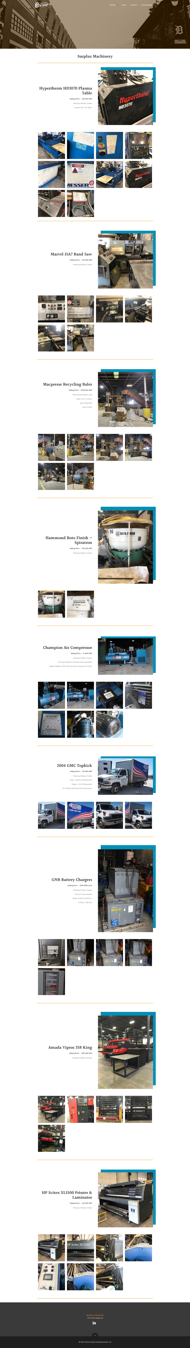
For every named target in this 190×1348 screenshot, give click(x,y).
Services (113, 5)
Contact (134, 5)
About (124, 5)
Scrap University (147, 5)
